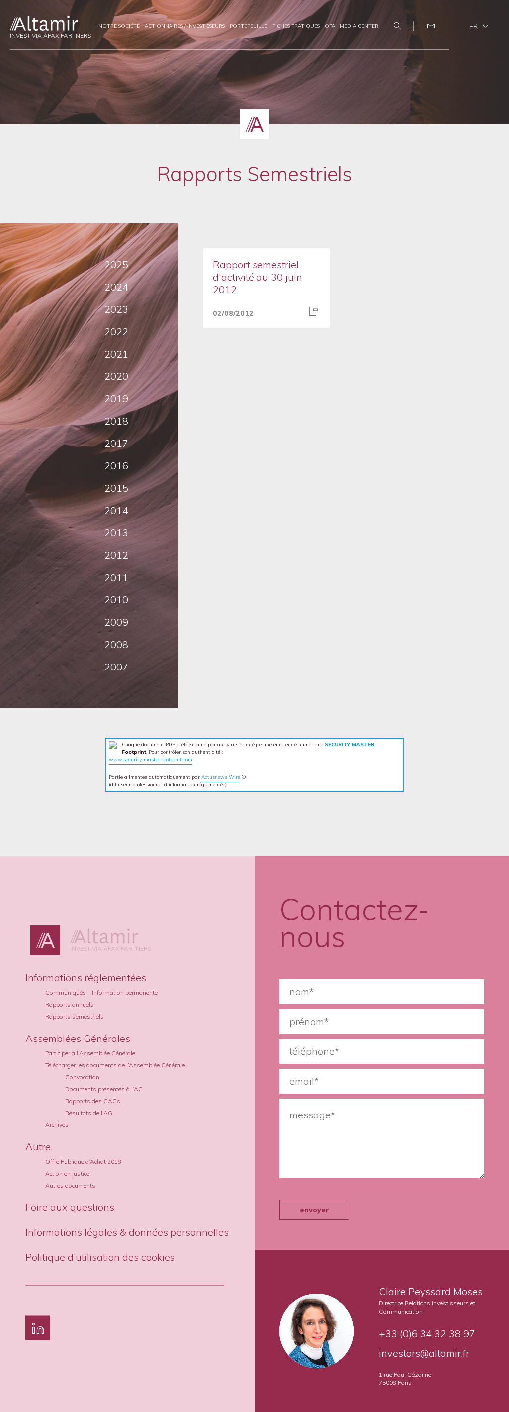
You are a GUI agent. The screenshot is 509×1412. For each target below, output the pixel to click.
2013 (116, 532)
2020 (116, 376)
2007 (116, 667)
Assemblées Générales (77, 1038)
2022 (116, 331)
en (478, 40)
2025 (116, 264)
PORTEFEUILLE (248, 26)
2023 (116, 309)
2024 (116, 287)
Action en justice (67, 1173)
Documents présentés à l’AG (104, 1088)
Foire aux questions (69, 1206)
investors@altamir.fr (424, 1353)
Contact (433, 26)
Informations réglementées (85, 977)
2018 (116, 421)
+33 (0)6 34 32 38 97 (427, 1333)
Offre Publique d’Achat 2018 (83, 1161)
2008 (116, 644)
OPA (330, 26)
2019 (116, 398)
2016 (116, 465)
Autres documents (70, 1185)
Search (398, 26)
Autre (38, 1146)
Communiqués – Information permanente (101, 992)
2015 (116, 488)
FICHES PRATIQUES (296, 26)
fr (473, 26)
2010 (116, 600)
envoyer (314, 1209)
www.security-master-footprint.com (150, 759)
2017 (116, 443)
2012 (116, 555)
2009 (116, 622)
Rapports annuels (69, 1004)
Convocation (82, 1076)
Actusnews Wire (220, 777)
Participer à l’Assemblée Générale (90, 1052)
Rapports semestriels (74, 1016)
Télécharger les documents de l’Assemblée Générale (115, 1064)
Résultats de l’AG (88, 1112)
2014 (116, 510)
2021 (116, 354)
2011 (116, 577)
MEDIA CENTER (359, 26)
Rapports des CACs (92, 1100)
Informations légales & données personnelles (127, 1231)
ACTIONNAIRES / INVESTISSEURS (185, 26)
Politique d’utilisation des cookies (100, 1256)
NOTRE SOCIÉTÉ (119, 26)
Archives (57, 1124)
